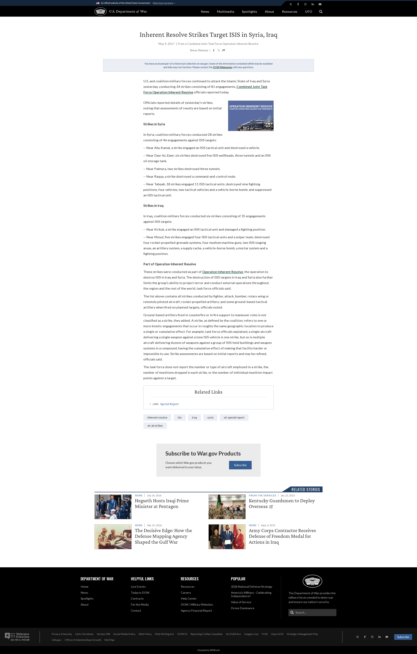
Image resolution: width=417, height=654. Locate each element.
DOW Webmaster (222, 67)
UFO (308, 11)
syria (210, 417)
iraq (194, 417)
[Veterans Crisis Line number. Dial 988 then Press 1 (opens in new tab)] (17, 637)
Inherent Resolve (157, 417)
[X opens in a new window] (290, 4)
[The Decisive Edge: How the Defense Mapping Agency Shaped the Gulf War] (150, 536)
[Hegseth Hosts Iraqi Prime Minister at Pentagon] (150, 506)
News (205, 11)
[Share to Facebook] (214, 50)
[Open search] (321, 11)
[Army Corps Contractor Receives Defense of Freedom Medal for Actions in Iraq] (264, 536)
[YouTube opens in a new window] (320, 4)
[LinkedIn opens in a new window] (312, 4)
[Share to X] (219, 50)
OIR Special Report (234, 417)
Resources (289, 11)
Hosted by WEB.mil (208, 650)
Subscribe (240, 465)
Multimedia (225, 11)
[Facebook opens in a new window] (298, 4)
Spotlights (249, 11)
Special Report (169, 404)
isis (180, 417)
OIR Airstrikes (155, 425)
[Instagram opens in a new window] (305, 4)
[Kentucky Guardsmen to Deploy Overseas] (264, 506)
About (269, 11)
